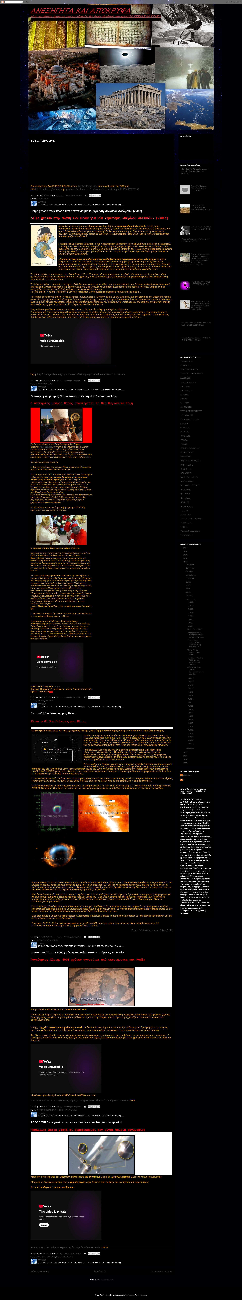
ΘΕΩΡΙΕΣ (40, 701)
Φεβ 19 (191, 682)
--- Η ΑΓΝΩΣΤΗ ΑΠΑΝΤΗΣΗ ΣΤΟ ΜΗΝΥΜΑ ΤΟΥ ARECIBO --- (201, 208)
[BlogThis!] (92, 195)
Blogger (143, 1295)
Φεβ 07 (191, 723)
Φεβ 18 (191, 685)
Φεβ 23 (191, 619)
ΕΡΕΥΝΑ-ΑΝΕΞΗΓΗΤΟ (189, 419)
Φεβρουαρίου (190, 599)
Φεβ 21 (191, 626)
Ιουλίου (188, 582)
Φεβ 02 (191, 740)
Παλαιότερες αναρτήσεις (161, 1271)
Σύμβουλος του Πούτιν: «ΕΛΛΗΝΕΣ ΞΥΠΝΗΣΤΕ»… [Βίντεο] (196, 339)
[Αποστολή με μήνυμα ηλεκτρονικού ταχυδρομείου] (90, 195)
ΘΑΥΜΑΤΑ (184, 428)
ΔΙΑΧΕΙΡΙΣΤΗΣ (186, 390)
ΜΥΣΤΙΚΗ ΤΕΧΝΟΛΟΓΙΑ (46, 1257)
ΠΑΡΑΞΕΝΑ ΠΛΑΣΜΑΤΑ (189, 486)
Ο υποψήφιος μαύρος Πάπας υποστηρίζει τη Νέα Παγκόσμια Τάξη (74, 396)
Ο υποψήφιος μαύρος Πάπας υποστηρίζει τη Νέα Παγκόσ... (194, 643)
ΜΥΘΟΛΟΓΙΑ (185, 457)
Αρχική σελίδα (100, 1271)
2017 (185, 548)
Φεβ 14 (191, 699)
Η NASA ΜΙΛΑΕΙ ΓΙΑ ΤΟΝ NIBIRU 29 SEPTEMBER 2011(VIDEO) (196, 324)
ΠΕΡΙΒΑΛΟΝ (185, 494)
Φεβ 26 (191, 609)
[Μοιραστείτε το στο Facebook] (97, 195)
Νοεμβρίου (189, 568)
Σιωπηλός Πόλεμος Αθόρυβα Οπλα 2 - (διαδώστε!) (198, 188)
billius (185, 780)
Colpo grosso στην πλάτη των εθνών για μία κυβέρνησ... (195, 635)
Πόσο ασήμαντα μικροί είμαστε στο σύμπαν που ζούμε (195, 240)
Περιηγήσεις (185, 498)
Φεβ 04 (191, 733)
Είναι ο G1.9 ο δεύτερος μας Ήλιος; (53, 713)
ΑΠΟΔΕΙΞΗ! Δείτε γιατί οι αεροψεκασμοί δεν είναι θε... (195, 671)
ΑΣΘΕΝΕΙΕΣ (185, 378)
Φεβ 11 (191, 709)
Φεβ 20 (191, 678)
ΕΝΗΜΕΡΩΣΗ (186, 407)
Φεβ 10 (191, 713)
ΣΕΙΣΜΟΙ (184, 510)
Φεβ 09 (191, 716)
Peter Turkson (46, 446)
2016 (185, 551)
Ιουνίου (188, 585)
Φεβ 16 (191, 692)
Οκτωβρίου (190, 572)
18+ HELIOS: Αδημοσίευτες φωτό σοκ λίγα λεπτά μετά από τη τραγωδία (194, 171)
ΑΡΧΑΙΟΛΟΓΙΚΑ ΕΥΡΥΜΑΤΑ (66, 1110)
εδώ (87, 457)
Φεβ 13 (191, 702)
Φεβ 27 (191, 605)
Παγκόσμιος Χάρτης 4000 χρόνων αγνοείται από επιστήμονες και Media (77, 952)
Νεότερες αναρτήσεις (40, 1271)
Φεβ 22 (191, 623)
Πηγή (57, 686)
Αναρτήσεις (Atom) (106, 1280)
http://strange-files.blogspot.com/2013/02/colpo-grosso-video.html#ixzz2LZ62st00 (81, 374)
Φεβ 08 (191, 720)
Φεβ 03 (191, 737)
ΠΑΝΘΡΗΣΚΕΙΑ (186, 481)
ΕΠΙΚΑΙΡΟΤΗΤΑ (43, 199)
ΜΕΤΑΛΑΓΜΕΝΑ (187, 452)
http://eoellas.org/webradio (48, 189)
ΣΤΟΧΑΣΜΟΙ (185, 514)
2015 (185, 555)
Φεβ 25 (191, 612)
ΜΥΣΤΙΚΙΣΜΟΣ (186, 465)
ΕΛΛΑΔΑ (183, 399)
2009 (185, 763)
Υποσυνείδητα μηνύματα (190, 531)
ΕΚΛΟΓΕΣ (184, 395)
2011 (185, 756)
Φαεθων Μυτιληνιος (87, 186)
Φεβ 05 (191, 730)
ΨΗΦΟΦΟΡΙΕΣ (186, 535)
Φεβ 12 (191, 706)
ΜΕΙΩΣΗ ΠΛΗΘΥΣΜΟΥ (189, 448)
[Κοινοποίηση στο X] (95, 195)
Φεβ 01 (191, 744)
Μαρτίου (189, 596)
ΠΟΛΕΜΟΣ (184, 502)
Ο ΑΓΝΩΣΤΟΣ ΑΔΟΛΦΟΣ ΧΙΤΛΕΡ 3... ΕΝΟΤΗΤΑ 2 (201, 228)
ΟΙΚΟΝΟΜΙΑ (185, 469)
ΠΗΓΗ (170, 930)
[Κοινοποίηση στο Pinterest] (100, 195)
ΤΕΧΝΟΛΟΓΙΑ (186, 523)
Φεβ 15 (191, 696)
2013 (185, 562)
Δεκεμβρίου (190, 565)
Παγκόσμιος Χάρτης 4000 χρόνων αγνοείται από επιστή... (195, 661)
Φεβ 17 (191, 689)
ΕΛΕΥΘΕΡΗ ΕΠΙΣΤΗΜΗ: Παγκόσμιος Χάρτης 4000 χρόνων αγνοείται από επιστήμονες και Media (79, 1100)
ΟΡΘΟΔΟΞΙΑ (185, 473)
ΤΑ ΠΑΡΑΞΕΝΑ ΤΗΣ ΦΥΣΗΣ (191, 519)
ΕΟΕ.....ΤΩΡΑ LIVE (43, 140)
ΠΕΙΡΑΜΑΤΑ (185, 490)
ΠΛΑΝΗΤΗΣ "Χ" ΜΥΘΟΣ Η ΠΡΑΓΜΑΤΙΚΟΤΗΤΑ (200, 283)
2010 (185, 759)
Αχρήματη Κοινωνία (188, 382)
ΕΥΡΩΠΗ (184, 424)
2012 (185, 752)
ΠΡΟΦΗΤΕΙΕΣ (186, 506)
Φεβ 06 (191, 726)
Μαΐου (188, 589)
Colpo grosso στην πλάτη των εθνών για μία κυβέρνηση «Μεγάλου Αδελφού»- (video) (86, 211)
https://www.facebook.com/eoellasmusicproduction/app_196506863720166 (101, 189)
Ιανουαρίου (190, 748)
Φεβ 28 (191, 602)
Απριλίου (189, 592)
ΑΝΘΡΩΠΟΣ (185, 366)
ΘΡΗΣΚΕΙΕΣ (50, 701)
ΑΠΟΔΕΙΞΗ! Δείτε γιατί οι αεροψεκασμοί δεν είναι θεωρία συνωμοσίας (76, 1122)
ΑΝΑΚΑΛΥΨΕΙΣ (43, 940)
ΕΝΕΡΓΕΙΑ (184, 403)
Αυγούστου (190, 578)
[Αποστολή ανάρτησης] (85, 195)
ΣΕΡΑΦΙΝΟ (187, 775)
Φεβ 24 (191, 616)
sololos (131, 1295)
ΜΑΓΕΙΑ (183, 444)
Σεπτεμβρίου (190, 575)
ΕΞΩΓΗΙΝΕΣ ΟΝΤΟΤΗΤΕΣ (191, 411)
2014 (185, 558)
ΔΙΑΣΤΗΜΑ (54, 940)
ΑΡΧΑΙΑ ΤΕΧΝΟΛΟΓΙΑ (45, 1110)
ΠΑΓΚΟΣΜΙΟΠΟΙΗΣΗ (45, 384)
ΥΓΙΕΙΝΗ (183, 527)
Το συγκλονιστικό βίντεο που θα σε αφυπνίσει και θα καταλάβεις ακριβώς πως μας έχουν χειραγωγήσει (200, 305)
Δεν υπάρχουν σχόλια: (73, 195)
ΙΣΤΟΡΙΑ (183, 440)
